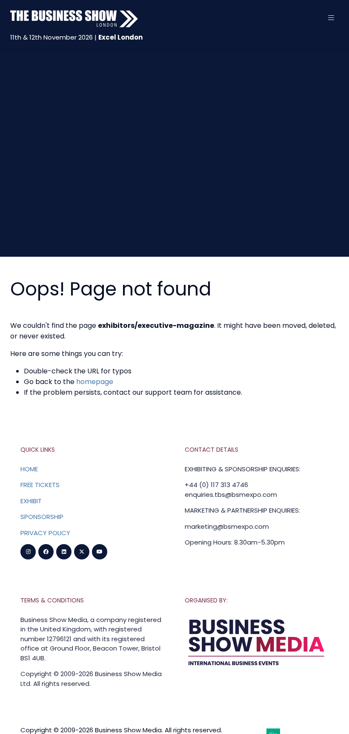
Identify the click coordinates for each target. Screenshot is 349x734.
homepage (94, 382)
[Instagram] (28, 551)
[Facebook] (46, 551)
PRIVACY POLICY (45, 532)
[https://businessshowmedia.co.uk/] (257, 666)
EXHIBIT (31, 500)
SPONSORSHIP (41, 516)
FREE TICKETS (40, 484)
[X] (81, 551)
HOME (29, 468)
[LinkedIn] (64, 551)
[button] (331, 18)
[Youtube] (99, 551)
